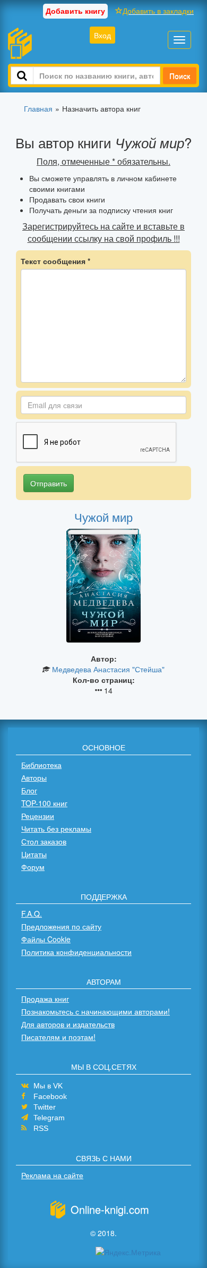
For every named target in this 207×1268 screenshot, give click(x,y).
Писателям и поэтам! (58, 1037)
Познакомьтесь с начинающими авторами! (95, 1011)
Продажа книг (45, 998)
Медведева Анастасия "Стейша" (108, 669)
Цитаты (34, 854)
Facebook (50, 1096)
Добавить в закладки (158, 10)
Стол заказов (43, 841)
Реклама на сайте (52, 1175)
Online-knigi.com (110, 1209)
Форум (33, 866)
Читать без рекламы (56, 828)
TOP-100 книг (44, 803)
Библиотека (41, 764)
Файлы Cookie (46, 939)
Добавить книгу (75, 10)
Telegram (49, 1117)
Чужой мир (103, 517)
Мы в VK (48, 1085)
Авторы (34, 777)
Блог (29, 790)
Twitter (44, 1107)
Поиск (179, 75)
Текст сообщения (55, 261)
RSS (40, 1128)
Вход (102, 35)
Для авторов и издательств (68, 1024)
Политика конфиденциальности (76, 951)
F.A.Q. (31, 913)
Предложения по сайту (61, 926)
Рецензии (37, 815)
